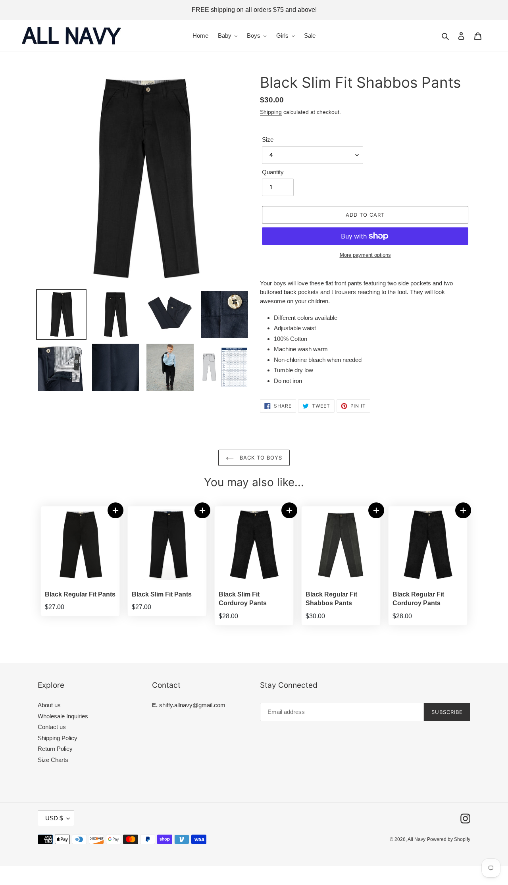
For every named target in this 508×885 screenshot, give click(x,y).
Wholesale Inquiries (63, 716)
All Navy (416, 839)
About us (49, 705)
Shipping (271, 112)
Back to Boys (260, 457)
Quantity (273, 172)
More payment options (365, 255)
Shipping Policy (57, 738)
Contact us (52, 726)
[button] (115, 510)
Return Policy (55, 748)
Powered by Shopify (448, 839)
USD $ (54, 818)
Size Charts (53, 759)
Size (267, 139)
